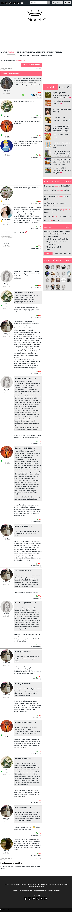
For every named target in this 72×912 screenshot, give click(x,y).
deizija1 (47, 282)
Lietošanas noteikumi (25, 891)
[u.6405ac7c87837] (69, 280)
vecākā (2, 69)
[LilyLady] (52, 267)
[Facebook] (2, 3)
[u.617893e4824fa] (63, 280)
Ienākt (67, 3)
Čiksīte (47, 289)
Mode (18, 884)
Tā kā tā (6, 199)
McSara (52, 289)
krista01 (6, 283)
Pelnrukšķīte (6, 153)
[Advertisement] (36, 36)
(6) (45, 133)
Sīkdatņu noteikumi (54, 891)
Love (63, 282)
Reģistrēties (57, 3)
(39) (61, 103)
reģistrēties (15, 866)
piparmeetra (58, 269)
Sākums (6, 884)
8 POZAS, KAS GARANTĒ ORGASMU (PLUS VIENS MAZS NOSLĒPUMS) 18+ (61, 128)
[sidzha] (47, 267)
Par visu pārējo (20, 60)
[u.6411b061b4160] (47, 280)
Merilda (6, 389)
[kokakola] (58, 286)
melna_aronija (6, 219)
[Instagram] (6, 3)
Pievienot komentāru (31, 65)
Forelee (6, 850)
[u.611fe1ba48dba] (52, 286)
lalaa (69, 276)
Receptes (31, 886)
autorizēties (26, 866)
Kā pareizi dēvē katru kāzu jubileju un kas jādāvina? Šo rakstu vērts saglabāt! (62, 153)
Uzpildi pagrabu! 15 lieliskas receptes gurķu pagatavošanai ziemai (61, 95)
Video (42, 886)
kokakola (58, 289)
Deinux (68, 269)
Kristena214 (58, 276)
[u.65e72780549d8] (58, 267)
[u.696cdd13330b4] (47, 286)
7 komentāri (67, 253)
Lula (6, 113)
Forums (11, 60)
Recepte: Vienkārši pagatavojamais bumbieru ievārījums (62, 170)
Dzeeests (6, 243)
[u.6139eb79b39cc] (52, 273)
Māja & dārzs (59, 884)
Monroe (63, 269)
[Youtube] (22, 3)
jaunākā (10, 68)
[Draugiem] (10, 3)
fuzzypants (69, 282)
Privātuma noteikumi (40, 891)
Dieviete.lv (4, 60)
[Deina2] (69, 267)
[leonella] (58, 280)
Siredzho (47, 269)
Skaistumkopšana (26, 884)
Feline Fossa (6, 90)
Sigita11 (47, 276)
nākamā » (38, 69)
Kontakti (14, 891)
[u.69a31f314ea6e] (58, 273)
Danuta (52, 276)
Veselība (51, 884)
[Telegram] (18, 3)
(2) (69, 120)
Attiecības (36, 884)
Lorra (6, 133)
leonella (58, 282)
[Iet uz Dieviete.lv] (36, 15)
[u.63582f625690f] (63, 267)
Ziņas (66, 884)
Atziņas (37, 886)
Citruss (52, 282)
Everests (63, 289)
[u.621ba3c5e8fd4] (63, 286)
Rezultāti (58, 253)
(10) (69, 97)
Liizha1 (63, 276)
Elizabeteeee (6, 333)
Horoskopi (44, 884)
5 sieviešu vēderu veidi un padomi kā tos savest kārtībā (62, 145)
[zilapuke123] (47, 273)
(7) (67, 164)
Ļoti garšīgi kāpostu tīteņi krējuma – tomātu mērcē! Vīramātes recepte (62, 162)
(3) (45, 158)
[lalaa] (69, 273)
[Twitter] (14, 3)
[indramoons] (52, 280)
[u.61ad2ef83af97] (63, 273)
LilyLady (53, 269)
